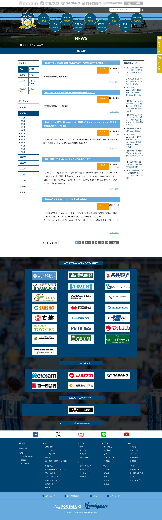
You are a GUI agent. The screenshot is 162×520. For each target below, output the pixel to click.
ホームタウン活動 (110, 457)
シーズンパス (50, 454)
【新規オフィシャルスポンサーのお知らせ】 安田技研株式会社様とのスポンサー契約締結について (134, 120)
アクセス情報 (50, 473)
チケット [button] (67, 19)
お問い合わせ (135, 469)
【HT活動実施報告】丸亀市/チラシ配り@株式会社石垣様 (134, 164)
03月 (23, 146)
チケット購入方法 (51, 450)
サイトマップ (135, 480)
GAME (22, 75)
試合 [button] (55, 25)
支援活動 (133, 461)
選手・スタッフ (85, 466)
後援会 (106, 484)
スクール (83, 476)
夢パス (47, 457)
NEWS (32, 45)
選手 (81, 447)
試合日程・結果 (27, 456)
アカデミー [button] (102, 25)
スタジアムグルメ (51, 476)
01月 (23, 152)
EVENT (22, 81)
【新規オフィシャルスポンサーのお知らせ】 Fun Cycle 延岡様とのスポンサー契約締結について (134, 106)
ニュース (43, 19)
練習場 (47, 487)
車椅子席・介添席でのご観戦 (56, 461)
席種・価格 (49, 447)
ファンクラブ (109, 469)
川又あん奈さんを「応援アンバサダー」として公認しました (134, 81)
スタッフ (83, 450)
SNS (105, 476)
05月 (23, 139)
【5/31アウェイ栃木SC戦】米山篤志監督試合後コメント (69, 92)
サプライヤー (135, 450)
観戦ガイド (49, 484)
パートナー (134, 454)
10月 (23, 124)
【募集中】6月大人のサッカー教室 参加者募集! (65, 199)
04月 (23, 143)
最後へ (115, 243)
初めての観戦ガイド (52, 480)
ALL (21, 69)
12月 (23, 118)
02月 (23, 149)
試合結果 (83, 469)
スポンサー (134, 447)
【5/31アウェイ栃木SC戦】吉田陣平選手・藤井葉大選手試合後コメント (76, 63)
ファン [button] (125, 25)
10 (107, 243)
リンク (132, 476)
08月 (23, 130)
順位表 (23, 460)
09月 (23, 127)
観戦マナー (25, 464)
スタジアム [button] (79, 25)
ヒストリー (108, 454)
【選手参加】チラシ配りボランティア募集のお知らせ (68, 159)
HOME (25, 45)
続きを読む (114, 82)
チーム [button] (90, 19)
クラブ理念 (108, 447)
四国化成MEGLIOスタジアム (55, 469)
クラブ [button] (113, 19)
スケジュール (84, 457)
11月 (23, 121)
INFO (33, 69)
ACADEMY (23, 90)
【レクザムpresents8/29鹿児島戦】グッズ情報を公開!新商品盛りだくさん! (134, 92)
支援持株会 (134, 457)
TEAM (33, 75)
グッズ (106, 473)
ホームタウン (33, 82)
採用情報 (107, 461)
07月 (23, 133)
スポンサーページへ (81, 423)
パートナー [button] (137, 19)
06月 (23, 136)
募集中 (33, 89)
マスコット (108, 480)
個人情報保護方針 (136, 473)
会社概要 (107, 450)
